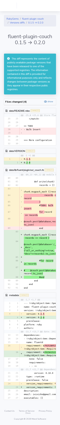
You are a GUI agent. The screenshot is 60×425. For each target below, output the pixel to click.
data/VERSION (17, 151)
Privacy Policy (45, 411)
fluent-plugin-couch (33, 19)
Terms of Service (27, 411)
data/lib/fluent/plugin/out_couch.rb (26, 169)
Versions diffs (17, 22)
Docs (28, 413)
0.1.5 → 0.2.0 (35, 22)
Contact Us (9, 411)
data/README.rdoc (19, 110)
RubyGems (12, 19)
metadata (14, 295)
